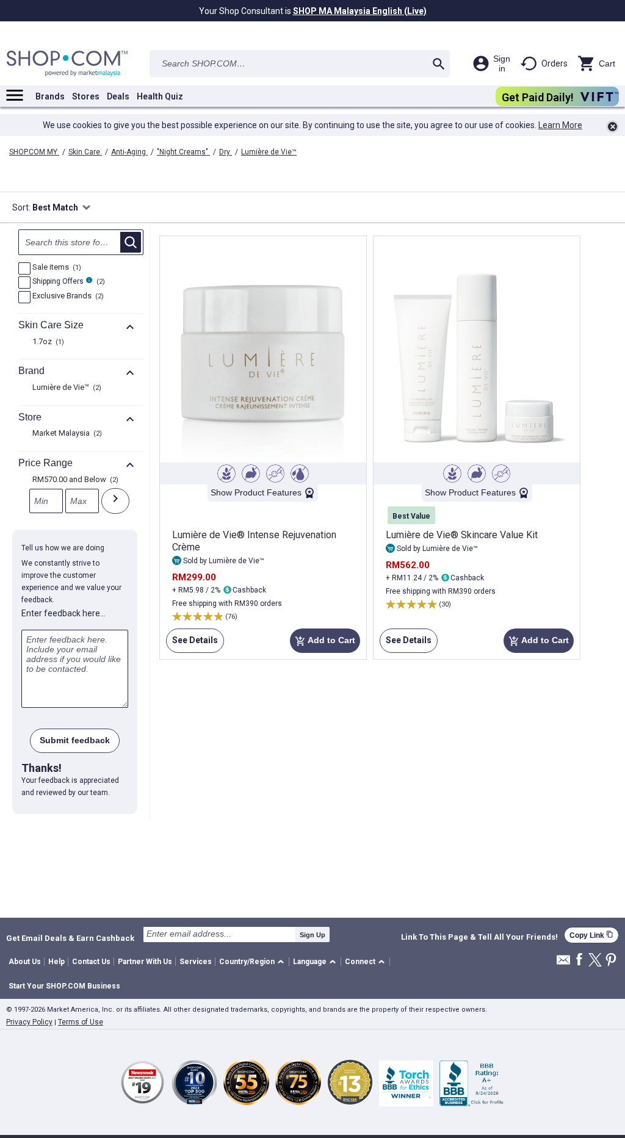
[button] (253, 962)
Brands (50, 96)
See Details (192, 644)
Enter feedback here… (63, 613)
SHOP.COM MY (34, 152)
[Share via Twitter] (595, 960)
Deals (118, 96)
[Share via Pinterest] (611, 960)
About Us (25, 961)
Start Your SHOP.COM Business (64, 986)
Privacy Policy (29, 1022)
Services (195, 961)
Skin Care (85, 152)
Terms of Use (80, 1022)
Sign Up (312, 934)
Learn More (560, 125)
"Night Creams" (183, 152)
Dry (225, 152)
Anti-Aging (129, 152)
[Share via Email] (563, 963)
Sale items (55, 267)
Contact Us (91, 961)
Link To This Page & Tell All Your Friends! (479, 937)
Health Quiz (160, 96)
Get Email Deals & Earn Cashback (70, 938)
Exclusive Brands (66, 296)
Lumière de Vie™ (269, 152)
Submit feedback (75, 740)
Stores (85, 96)
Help (56, 961)
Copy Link (591, 935)
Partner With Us (145, 961)
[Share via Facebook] (579, 960)
